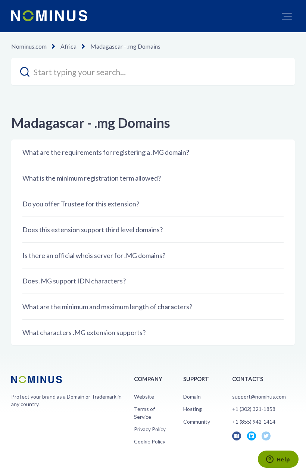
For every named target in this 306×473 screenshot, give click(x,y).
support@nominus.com (259, 396)
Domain (192, 396)
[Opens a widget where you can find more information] (278, 460)
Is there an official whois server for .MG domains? (93, 255)
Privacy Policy (150, 429)
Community (196, 421)
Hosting (192, 409)
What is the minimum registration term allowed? (91, 178)
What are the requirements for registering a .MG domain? (105, 152)
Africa (68, 46)
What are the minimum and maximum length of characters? (107, 306)
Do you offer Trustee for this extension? (80, 204)
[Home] (49, 15)
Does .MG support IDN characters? (74, 281)
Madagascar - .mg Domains (125, 46)
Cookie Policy (149, 441)
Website (144, 396)
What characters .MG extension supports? (84, 332)
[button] (287, 16)
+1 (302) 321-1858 (253, 409)
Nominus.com (29, 46)
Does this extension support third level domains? (92, 229)
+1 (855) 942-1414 (253, 421)
